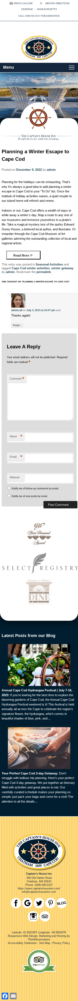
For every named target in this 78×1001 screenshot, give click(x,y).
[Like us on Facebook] (16, 903)
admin (51, 169)
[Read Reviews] (45, 916)
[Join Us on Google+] (27, 903)
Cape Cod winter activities (31, 268)
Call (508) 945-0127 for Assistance (39, 16)
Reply (17, 325)
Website (15, 477)
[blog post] (39, 665)
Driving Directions (57, 3)
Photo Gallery (23, 3)
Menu (8, 67)
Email (16, 456)
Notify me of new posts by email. (30, 496)
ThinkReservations (39, 939)
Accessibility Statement (22, 943)
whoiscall (16, 310)
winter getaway (62, 268)
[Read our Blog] (62, 903)
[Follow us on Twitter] (39, 903)
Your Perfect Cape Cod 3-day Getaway (29, 773)
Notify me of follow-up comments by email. (35, 488)
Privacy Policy (61, 943)
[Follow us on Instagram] (33, 916)
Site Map (44, 943)
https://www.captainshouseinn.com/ (39, 888)
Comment (17, 378)
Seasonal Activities (49, 264)
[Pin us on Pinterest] (50, 903)
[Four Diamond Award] (39, 547)
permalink (43, 272)
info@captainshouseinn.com (39, 891)
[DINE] (39, 605)
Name (16, 436)
